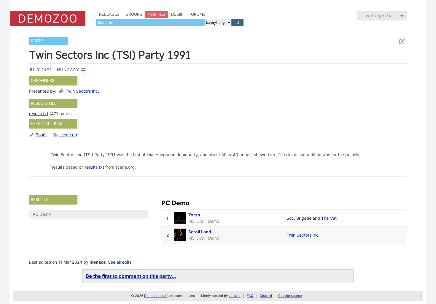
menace (98, 262)
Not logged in (379, 15)
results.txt (38, 113)
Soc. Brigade (299, 218)
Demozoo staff (156, 296)
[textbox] (150, 22)
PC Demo (42, 214)
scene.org (69, 134)
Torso (194, 214)
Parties (156, 14)
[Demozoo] (47, 18)
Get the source (290, 296)
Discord (266, 296)
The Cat (329, 218)
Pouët (41, 134)
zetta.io (235, 296)
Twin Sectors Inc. (82, 91)
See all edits (119, 262)
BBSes (177, 14)
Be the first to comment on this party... (131, 276)
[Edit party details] (402, 41)
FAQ (250, 296)
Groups (133, 14)
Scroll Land (199, 231)
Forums (197, 14)
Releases (109, 14)
